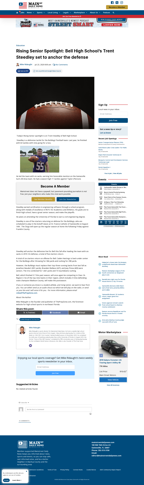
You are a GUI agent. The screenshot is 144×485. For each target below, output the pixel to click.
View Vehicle (113, 380)
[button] (101, 355)
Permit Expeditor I (104, 167)
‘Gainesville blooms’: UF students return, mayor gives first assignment (113, 296)
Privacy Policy (64, 470)
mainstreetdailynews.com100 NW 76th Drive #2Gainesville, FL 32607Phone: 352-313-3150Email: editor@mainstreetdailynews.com (106, 449)
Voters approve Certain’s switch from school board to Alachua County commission (112, 305)
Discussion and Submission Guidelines (31, 470)
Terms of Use (52, 470)
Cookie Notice (91, 470)
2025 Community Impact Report (110, 470)
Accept (6, 480)
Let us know (105, 133)
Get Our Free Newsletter (71, 16)
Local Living (53, 12)
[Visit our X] (117, 2)
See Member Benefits (43, 199)
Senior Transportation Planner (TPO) (110, 142)
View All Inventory (113, 385)
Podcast (106, 12)
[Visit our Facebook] (112, 2)
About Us (94, 12)
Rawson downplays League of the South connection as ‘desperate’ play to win (113, 273)
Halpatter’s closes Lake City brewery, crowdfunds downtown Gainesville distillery (114, 264)
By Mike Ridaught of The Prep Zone (30, 319)
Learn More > (16, 480)
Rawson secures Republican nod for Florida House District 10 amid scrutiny (114, 313)
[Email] (30, 345)
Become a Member (117, 7)
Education (20, 45)
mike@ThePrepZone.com (26, 293)
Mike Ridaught (26, 64)
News (29, 12)
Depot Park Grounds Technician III (109, 155)
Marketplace (79, 12)
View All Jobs (117, 173)
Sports (39, 12)
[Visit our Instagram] (121, 2)
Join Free (55, 373)
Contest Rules (78, 470)
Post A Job (108, 173)
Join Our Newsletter (67, 199)
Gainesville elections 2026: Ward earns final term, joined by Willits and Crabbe (113, 288)
